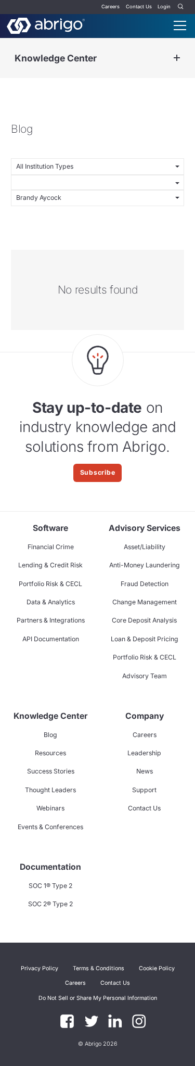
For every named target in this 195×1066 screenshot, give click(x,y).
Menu (180, 25)
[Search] (181, 7)
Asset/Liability (144, 547)
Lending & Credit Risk (50, 565)
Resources (50, 753)
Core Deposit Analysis (144, 620)
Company (144, 716)
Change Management (144, 602)
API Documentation (50, 639)
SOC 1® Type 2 (50, 886)
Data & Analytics (51, 602)
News (144, 771)
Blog (50, 735)
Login (164, 6)
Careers (110, 6)
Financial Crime (51, 547)
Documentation (50, 867)
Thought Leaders (50, 790)
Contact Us (139, 6)
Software (50, 528)
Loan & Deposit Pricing (144, 639)
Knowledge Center (56, 58)
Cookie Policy (157, 968)
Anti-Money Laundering (144, 565)
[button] (97, 998)
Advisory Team (144, 676)
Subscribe (97, 472)
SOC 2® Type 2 (50, 904)
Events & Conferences (50, 827)
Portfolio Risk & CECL (50, 584)
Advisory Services (144, 528)
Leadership (144, 753)
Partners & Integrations (51, 620)
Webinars (50, 808)
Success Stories (50, 771)
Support (144, 790)
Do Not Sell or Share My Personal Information (97, 998)
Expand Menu (177, 58)
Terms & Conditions (98, 968)
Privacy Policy (39, 968)
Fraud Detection (144, 584)
